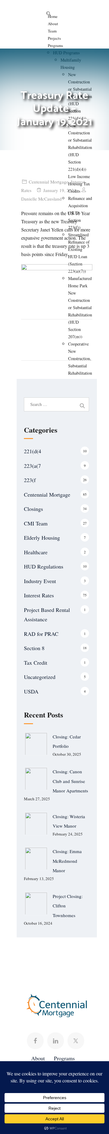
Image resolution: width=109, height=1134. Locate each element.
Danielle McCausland (41, 199)
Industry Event (40, 581)
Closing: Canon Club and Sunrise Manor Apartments (70, 781)
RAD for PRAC (41, 633)
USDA (31, 691)
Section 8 (34, 648)
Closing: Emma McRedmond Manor (67, 860)
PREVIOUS (36, 338)
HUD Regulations (43, 566)
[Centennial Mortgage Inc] (27, 12)
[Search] (48, 13)
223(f (30, 480)
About (53, 23)
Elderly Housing (42, 537)
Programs (55, 45)
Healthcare (36, 552)
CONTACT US (64, 960)
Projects (54, 38)
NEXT (82, 338)
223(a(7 (32, 465)
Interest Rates (39, 595)
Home (53, 16)
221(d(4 (32, 451)
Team (52, 31)
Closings (33, 508)
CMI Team (36, 523)
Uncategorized (39, 676)
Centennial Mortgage (48, 182)
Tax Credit (35, 662)
